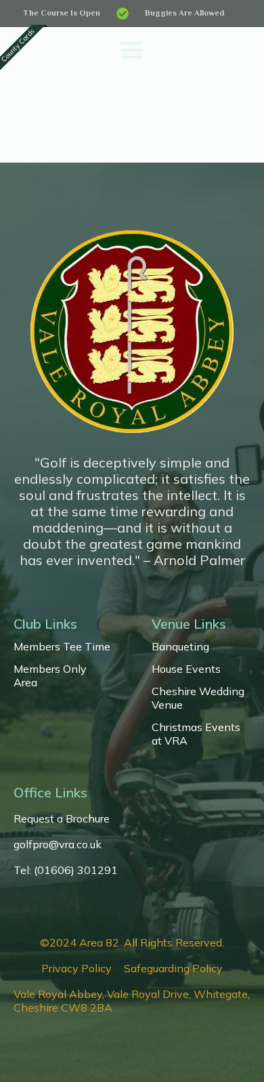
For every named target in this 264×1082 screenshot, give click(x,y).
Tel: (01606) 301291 (66, 870)
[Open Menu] (132, 50)
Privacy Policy (76, 968)
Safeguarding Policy (173, 968)
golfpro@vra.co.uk (58, 844)
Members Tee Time (62, 646)
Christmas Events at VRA (196, 733)
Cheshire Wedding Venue (198, 697)
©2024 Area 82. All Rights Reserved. (132, 942)
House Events (186, 668)
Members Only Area (50, 675)
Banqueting (180, 646)
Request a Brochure (62, 818)
